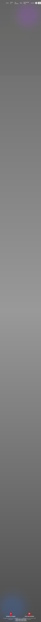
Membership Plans (26, 3)
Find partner (16, 13)
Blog (21, 3)
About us (11, 3)
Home (7, 3)
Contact (32, 3)
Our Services (16, 3)
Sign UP (25, 13)
